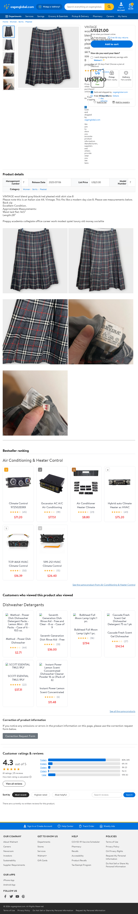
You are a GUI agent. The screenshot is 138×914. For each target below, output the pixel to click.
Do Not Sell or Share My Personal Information (117, 865)
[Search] (109, 6)
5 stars (43, 760)
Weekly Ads (109, 826)
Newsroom (8, 851)
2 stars (43, 771)
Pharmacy (97, 16)
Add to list (102, 102)
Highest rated (40, 794)
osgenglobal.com (92, 119)
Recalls (75, 851)
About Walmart (10, 841)
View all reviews (14, 783)
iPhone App (8, 880)
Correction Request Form (20, 736)
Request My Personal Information (116, 857)
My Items (122, 16)
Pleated (28, 21)
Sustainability (9, 860)
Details (116, 96)
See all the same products (122, 711)
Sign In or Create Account (39, 826)
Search (129, 794)
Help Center (67, 826)
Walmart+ (42, 855)
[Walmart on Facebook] (5, 897)
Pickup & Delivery (80, 16)
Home (5, 21)
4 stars (43, 763)
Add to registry (123, 102)
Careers (110, 16)
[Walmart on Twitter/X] (11, 897)
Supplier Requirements (14, 864)
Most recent (20, 794)
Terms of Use (112, 841)
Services (29, 16)
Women (13, 21)
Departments (15, 16)
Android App (9, 884)
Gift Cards (42, 860)
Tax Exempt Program (81, 864)
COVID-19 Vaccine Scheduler (86, 841)
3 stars (43, 767)
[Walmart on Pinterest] (23, 897)
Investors (7, 855)
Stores (41, 846)
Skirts (21, 21)
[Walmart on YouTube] (17, 897)
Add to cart (111, 44)
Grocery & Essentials (58, 16)
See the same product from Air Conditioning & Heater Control (104, 584)
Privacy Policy (112, 846)
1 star (44, 775)
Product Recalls (79, 860)
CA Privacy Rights (114, 851)
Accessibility (78, 855)
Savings (40, 16)
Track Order (88, 826)
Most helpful (61, 794)
